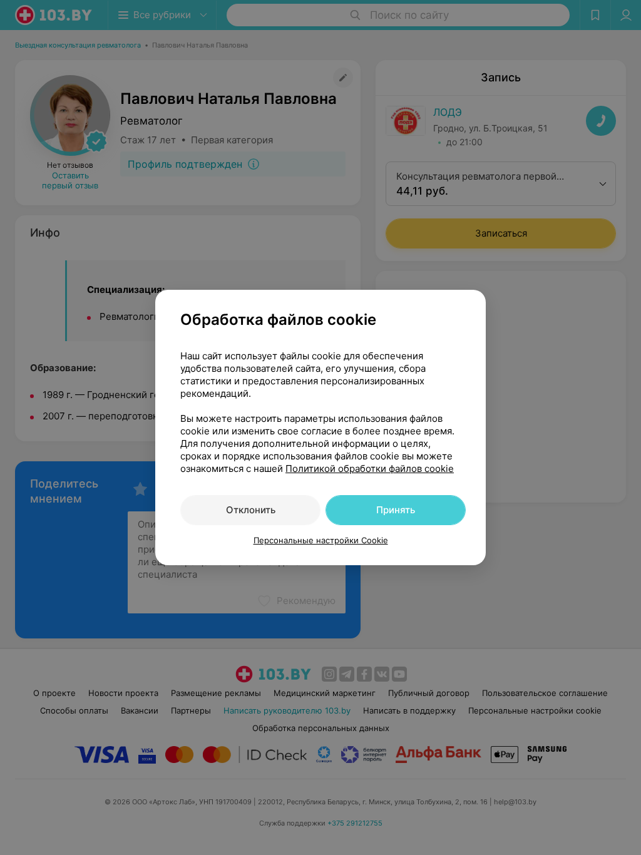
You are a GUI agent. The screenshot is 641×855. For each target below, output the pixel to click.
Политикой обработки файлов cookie (369, 468)
